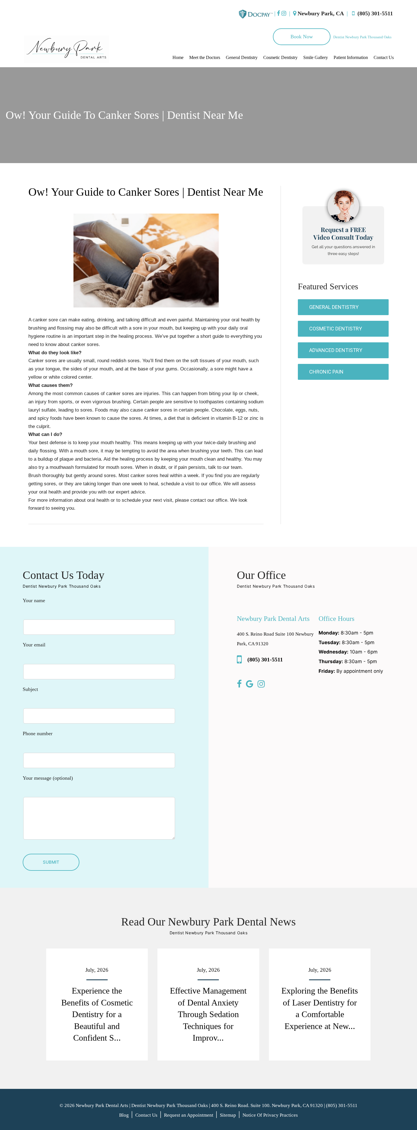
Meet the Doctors (204, 57)
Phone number (37, 733)
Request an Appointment (188, 1115)
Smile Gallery (315, 57)
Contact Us (384, 57)
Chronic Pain (326, 372)
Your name (34, 600)
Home (178, 57)
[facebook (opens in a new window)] (278, 13)
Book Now (301, 36)
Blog (124, 1115)
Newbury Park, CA (321, 13)
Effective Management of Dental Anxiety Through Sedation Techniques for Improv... (208, 1014)
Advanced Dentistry (335, 350)
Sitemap (228, 1115)
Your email (34, 645)
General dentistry (334, 307)
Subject (30, 689)
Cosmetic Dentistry (280, 57)
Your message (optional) (48, 778)
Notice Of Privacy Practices (270, 1115)
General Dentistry (242, 57)
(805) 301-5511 (374, 13)
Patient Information (351, 57)
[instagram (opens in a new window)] (283, 13)
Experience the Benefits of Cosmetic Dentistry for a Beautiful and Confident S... (97, 1014)
